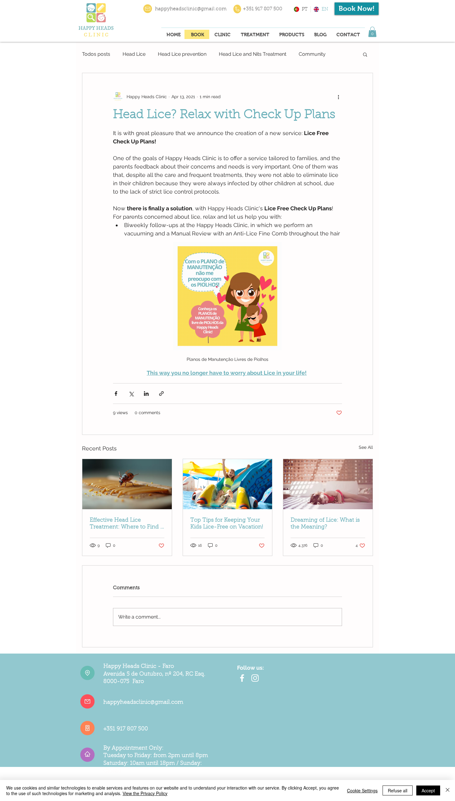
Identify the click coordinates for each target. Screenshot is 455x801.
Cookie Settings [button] (362, 790)
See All (366, 447)
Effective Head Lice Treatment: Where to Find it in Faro (127, 524)
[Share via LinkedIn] (146, 393)
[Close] (447, 790)
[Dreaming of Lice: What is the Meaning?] (328, 484)
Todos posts (96, 54)
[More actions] (338, 96)
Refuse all (397, 790)
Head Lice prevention (182, 54)
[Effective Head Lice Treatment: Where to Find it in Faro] (127, 484)
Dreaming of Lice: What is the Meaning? (325, 524)
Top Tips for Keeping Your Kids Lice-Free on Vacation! (226, 524)
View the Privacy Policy (145, 793)
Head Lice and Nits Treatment (252, 54)
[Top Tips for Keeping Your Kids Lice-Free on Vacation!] (227, 484)
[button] (372, 32)
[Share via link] (161, 393)
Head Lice (134, 54)
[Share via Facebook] (116, 393)
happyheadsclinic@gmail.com (191, 9)
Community (312, 54)
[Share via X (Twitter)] (131, 393)
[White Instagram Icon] (255, 678)
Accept (428, 790)
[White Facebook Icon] (242, 678)
